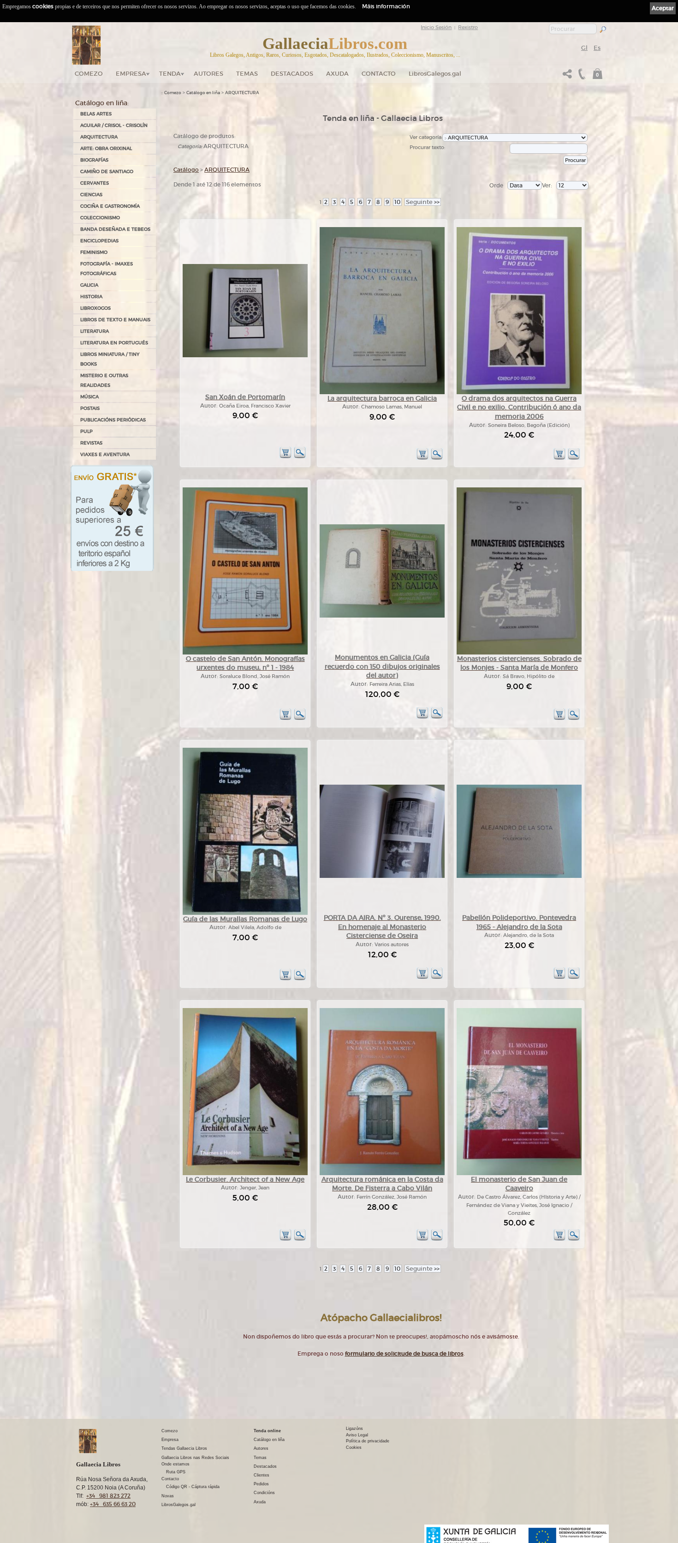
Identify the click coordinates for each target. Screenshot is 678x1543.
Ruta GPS (175, 1472)
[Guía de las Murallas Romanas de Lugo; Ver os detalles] (245, 913)
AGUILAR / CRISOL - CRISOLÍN (114, 125)
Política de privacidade (367, 1441)
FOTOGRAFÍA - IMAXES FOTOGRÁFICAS (106, 268)
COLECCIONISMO (100, 218)
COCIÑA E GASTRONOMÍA (110, 206)
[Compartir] (567, 76)
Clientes (261, 1475)
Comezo (89, 74)
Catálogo (186, 169)
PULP (86, 431)
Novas (167, 1496)
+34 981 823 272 (108, 1495)
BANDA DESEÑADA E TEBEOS (115, 229)
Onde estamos (175, 1464)
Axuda (337, 74)
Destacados (265, 1466)
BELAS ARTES (96, 114)
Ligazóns (354, 1428)
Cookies (354, 1447)
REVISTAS (91, 443)
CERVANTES (94, 183)
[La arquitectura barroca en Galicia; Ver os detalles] (382, 393)
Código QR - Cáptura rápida (193, 1486)
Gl (584, 48)
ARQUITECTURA (99, 137)
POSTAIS (90, 408)
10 (397, 201)
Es (597, 48)
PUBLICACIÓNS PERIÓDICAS (113, 420)
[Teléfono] (580, 76)
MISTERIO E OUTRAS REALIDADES (104, 380)
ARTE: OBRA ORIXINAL (106, 148)
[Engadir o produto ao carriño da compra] (285, 457)
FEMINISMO (93, 252)
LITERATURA (94, 331)
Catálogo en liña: (102, 103)
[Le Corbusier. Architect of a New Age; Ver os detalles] (245, 1174)
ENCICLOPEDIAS (99, 241)
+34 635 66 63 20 (113, 1504)
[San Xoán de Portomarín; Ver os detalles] (245, 356)
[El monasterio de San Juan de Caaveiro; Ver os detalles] (519, 1174)
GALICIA (89, 285)
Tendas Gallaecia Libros (184, 1448)
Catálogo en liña (203, 92)
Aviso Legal (357, 1435)
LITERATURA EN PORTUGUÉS (114, 343)
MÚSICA (89, 397)
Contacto (379, 74)
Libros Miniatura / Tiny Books (109, 359)
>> (423, 201)
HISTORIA (91, 297)
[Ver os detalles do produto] (299, 457)
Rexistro (468, 27)
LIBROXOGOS (95, 308)
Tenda (170, 74)
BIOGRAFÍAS (94, 160)
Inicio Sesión (436, 27)
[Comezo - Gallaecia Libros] (86, 45)
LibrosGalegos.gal (435, 74)
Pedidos (261, 1484)
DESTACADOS (292, 74)
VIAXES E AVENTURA (105, 454)
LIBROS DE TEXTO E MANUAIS (115, 320)
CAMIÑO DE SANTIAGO (106, 171)
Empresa (131, 74)
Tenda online (267, 1431)
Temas (247, 74)
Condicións (264, 1492)
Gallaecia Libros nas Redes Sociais (195, 1457)
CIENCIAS (91, 195)
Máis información (386, 6)
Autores (208, 74)
